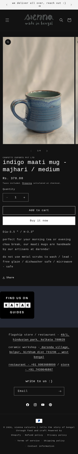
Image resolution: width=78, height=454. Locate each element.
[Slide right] (47, 151)
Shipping (27, 183)
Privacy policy (57, 435)
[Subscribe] (60, 391)
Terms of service (28, 441)
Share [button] (10, 277)
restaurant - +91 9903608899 (32, 364)
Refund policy (34, 435)
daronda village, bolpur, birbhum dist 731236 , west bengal (39, 352)
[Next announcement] (71, 5)
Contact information (41, 446)
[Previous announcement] (7, 5)
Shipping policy (54, 441)
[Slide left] (31, 151)
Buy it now (39, 220)
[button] (7, 20)
